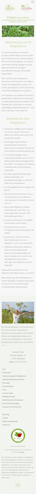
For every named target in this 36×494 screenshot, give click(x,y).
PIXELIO (22, 452)
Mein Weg (5, 414)
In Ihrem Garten (7, 393)
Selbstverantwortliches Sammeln (13, 379)
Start (4, 369)
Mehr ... (4, 345)
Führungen (6, 383)
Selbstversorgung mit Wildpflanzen (14, 376)
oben (18, 485)
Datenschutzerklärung (9, 421)
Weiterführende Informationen (12, 400)
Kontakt (5, 418)
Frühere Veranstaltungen (10, 403)
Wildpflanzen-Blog (8, 397)
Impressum (6, 425)
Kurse (4, 390)
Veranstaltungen (8, 386)
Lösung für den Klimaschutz (11, 407)
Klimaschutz (6, 373)
